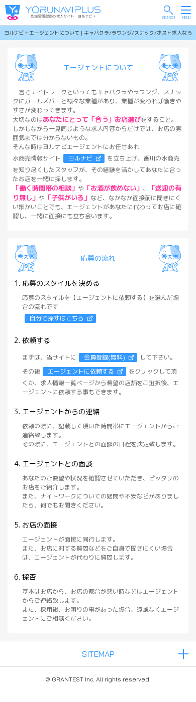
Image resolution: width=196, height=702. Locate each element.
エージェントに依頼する (81, 371)
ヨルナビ (80, 158)
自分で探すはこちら (57, 318)
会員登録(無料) (104, 357)
